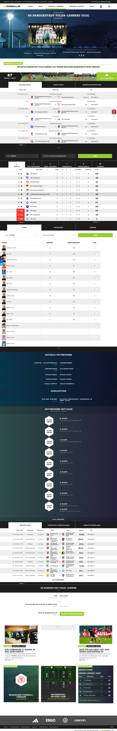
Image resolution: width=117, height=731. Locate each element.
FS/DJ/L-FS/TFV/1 (51, 383)
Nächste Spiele (25, 84)
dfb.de (12, 1)
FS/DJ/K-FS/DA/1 (51, 374)
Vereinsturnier (66, 362)
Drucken (95, 222)
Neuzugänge (58, 227)
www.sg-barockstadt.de (47, 613)
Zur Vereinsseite (58, 18)
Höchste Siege (25, 525)
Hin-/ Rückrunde (33, 166)
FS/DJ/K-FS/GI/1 (51, 379)
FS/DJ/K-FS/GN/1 (66, 379)
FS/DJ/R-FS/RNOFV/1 (67, 383)
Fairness (100, 166)
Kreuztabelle (83, 166)
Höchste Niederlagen (92, 525)
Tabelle (17, 166)
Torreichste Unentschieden (58, 525)
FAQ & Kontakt (44, 1)
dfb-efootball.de (18, 1)
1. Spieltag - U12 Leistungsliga (45, 362)
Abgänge (93, 227)
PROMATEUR (7, 1)
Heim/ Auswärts (50, 166)
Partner (37, 1)
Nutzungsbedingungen (25, 726)
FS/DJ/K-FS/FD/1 (66, 374)
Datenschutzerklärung (14, 726)
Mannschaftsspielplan (92, 84)
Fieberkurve (67, 166)
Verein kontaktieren (72, 614)
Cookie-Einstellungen (54, 726)
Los (95, 156)
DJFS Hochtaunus (66, 368)
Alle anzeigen (57, 519)
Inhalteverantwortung (43, 726)
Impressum (6, 726)
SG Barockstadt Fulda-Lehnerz (58, 588)
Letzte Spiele (58, 84)
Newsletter (50, 1)
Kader (24, 227)
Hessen (62, 12)
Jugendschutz (35, 726)
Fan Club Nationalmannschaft (29, 1)
